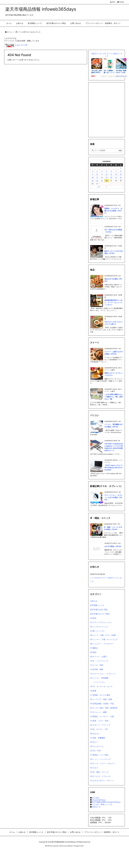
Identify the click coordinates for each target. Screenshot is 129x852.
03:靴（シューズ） (97, 631)
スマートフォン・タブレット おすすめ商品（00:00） (113, 497)
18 (102, 177)
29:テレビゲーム (96, 746)
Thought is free (78, 846)
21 (116, 177)
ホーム (9, 32)
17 (97, 177)
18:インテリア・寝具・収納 (101, 699)
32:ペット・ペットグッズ (100, 759)
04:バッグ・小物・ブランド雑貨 (103, 635)
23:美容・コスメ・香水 (99, 721)
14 (116, 174)
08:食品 (93, 652)
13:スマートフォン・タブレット (103, 674)
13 (111, 174)
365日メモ (96, 807)
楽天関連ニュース (97, 605)
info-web (95, 798)
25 (102, 180)
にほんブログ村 (21, 45)
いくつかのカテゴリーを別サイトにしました (106, 579)
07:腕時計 (94, 648)
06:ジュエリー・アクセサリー (102, 644)
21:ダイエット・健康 (98, 712)
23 (92, 180)
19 (106, 177)
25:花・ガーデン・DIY (99, 729)
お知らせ (93, 601)
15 (120, 174)
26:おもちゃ (95, 733)
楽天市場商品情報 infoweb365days (106, 802)
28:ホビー (94, 742)
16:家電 (93, 691)
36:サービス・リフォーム (100, 776)
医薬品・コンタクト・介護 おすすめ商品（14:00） (113, 210)
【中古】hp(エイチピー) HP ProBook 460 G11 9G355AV (113, 467)
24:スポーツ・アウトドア (100, 725)
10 (97, 174)
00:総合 (93, 618)
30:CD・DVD (95, 751)
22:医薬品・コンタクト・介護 (102, 716)
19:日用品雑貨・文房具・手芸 (102, 703)
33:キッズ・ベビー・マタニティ (103, 763)
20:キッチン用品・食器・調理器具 (103, 708)
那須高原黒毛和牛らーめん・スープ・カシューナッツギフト (113, 302)
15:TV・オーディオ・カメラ (101, 686)
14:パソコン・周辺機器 (99, 678)
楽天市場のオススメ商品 (99, 614)
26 (107, 180)
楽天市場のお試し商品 (99, 609)
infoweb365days (99, 800)
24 (97, 180)
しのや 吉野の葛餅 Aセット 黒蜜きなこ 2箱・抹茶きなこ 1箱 (113, 396)
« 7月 (98, 187)
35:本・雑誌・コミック (99, 772)
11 (102, 174)
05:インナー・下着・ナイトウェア (104, 639)
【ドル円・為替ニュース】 (102, 804)
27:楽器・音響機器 (97, 738)
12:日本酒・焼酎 (96, 669)
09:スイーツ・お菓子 (98, 656)
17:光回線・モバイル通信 (100, 695)
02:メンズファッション (99, 627)
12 (106, 174)
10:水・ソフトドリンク (99, 661)
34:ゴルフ (94, 768)
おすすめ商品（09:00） (113, 546)
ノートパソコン (99, 682)
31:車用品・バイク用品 (99, 755)
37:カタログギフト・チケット (102, 780)
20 (111, 177)
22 (121, 177)
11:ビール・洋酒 (96, 665)
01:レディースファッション (101, 622)
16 (92, 177)
